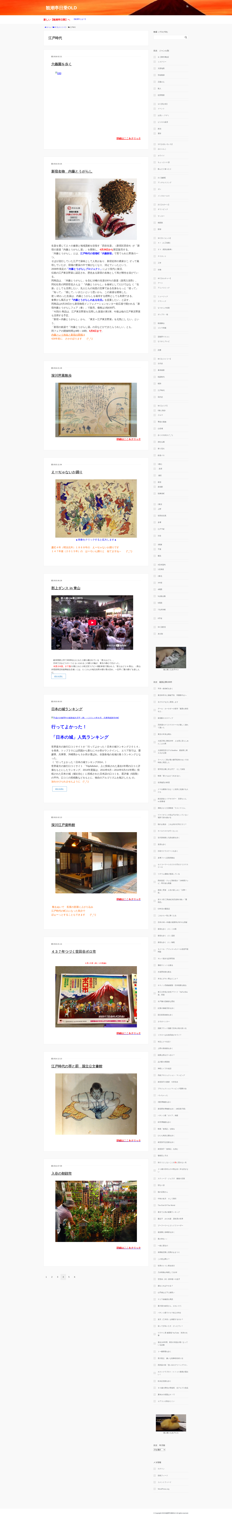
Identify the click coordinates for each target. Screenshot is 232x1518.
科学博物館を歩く (164, 1122)
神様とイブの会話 (164, 1068)
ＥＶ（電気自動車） (165, 249)
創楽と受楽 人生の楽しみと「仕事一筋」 (172, 891)
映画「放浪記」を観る (166, 1129)
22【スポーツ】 (164, 205)
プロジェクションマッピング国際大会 (172, 1089)
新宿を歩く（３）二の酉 (167, 929)
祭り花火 (161, 449)
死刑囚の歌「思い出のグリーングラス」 (173, 1365)
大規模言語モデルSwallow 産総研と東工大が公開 (173, 751)
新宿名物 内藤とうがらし (72, 171)
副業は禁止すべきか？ (166, 1055)
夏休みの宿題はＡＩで (166, 1394)
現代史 (160, 397)
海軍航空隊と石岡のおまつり (169, 1252)
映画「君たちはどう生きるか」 (169, 776)
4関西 (160, 589)
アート (160, 283)
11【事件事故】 (164, 57)
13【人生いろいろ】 (165, 144)
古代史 (160, 363)
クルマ (160, 415)
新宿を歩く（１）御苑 (166, 942)
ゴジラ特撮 (162, 328)
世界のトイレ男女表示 (166, 1266)
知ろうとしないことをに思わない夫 (172, 1162)
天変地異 (161, 68)
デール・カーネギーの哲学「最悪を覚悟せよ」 (173, 710)
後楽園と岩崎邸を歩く (166, 1232)
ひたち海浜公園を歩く (166, 1136)
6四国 (160, 603)
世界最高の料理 (164, 782)
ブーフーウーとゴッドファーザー (170, 1225)
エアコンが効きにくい (166, 1401)
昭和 (159, 384)
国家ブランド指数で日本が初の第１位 (172, 1028)
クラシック (162, 301)
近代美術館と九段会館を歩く (169, 838)
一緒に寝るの (163, 1246)
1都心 (160, 464)
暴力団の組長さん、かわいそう (169, 1306)
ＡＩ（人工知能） (164, 243)
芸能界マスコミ (164, 337)
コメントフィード (164, 1482)
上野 (159, 509)
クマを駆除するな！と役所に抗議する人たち (173, 790)
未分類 (160, 634)
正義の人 (161, 82)
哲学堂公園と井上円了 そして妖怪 (171, 769)
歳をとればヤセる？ (165, 1286)
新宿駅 (160, 487)
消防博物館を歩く (164, 1102)
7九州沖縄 (162, 610)
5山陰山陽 (162, 596)
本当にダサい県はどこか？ (168, 979)
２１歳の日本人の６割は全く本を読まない (173, 1170)
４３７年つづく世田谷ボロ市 (73, 951)
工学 (159, 263)
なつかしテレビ (164, 341)
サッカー (161, 216)
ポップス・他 (163, 314)
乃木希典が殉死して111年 (167, 1272)
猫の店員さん (163, 1192)
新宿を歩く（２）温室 (166, 936)
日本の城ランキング (67, 709)
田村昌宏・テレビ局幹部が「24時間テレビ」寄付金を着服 (173, 882)
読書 (159, 350)
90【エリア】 (163, 406)
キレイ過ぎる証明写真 (166, 958)
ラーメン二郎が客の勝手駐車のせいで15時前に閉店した (173, 761)
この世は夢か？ (164, 1259)
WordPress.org (163, 1489)
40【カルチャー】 (165, 278)
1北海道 (161, 569)
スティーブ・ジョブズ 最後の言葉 (171, 1178)
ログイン (161, 1469)
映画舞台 (161, 323)
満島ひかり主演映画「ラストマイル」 (172, 808)
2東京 (160, 504)
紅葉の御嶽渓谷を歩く (166, 1008)
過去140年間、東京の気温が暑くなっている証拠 (173, 1343)
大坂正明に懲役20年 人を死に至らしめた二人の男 (173, 742)
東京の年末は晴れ (164, 734)
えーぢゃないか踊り (67, 472)
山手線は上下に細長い (166, 1292)
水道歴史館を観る (164, 972)
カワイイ (161, 156)
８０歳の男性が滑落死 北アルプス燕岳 (173, 1388)
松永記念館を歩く (164, 1381)
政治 (159, 129)
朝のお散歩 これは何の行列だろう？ (172, 824)
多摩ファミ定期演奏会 (166, 858)
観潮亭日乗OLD (61, 7)
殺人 (159, 88)
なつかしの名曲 (164, 308)
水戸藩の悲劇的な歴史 (166, 1001)
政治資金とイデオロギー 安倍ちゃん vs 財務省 (172, 800)
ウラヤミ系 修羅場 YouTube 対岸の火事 (173, 1334)
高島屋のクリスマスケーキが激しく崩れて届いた (173, 726)
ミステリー (162, 62)
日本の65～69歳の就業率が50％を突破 (172, 922)
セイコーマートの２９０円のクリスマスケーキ (173, 865)
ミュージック (163, 296)
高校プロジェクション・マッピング (171, 1075)
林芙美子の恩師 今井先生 (168, 1082)
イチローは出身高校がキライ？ (169, 1035)
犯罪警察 (161, 95)
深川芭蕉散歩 (61, 375)
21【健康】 (162, 178)
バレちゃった (163, 1095)
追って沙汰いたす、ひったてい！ (170, 1326)
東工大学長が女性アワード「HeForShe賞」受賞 (173, 993)
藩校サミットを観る (165, 965)
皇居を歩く (162, 844)
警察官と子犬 (163, 1156)
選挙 (159, 133)
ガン (159, 189)
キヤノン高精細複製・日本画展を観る (172, 985)
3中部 (160, 583)
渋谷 (159, 536)
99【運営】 (162, 627)
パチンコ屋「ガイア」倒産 (168, 1115)
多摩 (159, 522)
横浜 (159, 556)
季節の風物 (162, 422)
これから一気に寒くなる (167, 916)
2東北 (160, 576)
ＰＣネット (162, 256)
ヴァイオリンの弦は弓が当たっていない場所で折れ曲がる (173, 816)
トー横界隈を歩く (164, 1351)
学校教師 (161, 75)
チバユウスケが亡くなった (168, 831)
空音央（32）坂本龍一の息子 (169, 1279)
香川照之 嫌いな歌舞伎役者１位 (170, 1358)
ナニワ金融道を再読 (165, 1299)
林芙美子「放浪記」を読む (168, 1149)
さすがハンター (164, 1021)
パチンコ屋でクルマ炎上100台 (169, 1313)
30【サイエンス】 (165, 238)
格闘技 (160, 223)
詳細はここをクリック (129, 138)
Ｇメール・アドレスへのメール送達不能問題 (173, 950)
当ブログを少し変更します (168, 702)
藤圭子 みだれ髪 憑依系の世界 (170, 1219)
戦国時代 (161, 377)
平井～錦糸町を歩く (165, 689)
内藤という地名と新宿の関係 (67, 334)
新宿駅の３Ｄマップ (165, 718)
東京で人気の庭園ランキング (169, 1212)
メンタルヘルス (164, 196)
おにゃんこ (162, 149)
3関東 (160, 545)
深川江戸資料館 (63, 825)
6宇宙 (160, 618)
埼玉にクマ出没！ (164, 1042)
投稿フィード (163, 1475)
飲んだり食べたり (164, 169)
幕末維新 (161, 370)
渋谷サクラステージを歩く (168, 851)
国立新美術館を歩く (165, 1015)
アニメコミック (164, 288)
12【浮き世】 (163, 104)
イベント (161, 109)
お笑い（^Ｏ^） (164, 115)
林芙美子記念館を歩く (166, 1142)
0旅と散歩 (162, 410)
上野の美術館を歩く (165, 1048)
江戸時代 (161, 390)
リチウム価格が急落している (169, 874)
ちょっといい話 (164, 162)
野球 (159, 229)
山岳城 (160, 428)
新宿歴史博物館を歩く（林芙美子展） (172, 1109)
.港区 (160, 475)
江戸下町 (161, 529)
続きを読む (58, 676)
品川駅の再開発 (164, 1062)
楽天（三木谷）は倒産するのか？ (170, 1319)
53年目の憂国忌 (164, 909)
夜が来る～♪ (162, 1239)
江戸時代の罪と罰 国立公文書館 (76, 1066)
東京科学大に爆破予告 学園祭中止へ (172, 695)
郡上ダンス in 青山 (65, 588)
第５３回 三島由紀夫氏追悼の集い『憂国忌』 (172, 900)
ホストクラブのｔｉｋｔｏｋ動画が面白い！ (173, 1373)
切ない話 (161, 1185)
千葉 (159, 549)
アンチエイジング (164, 182)
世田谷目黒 (162, 516)
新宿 (159, 482)
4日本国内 (162, 565)
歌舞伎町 (161, 493)
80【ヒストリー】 (165, 359)
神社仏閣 (161, 442)
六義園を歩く (61, 64)
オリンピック (163, 209)
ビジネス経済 (163, 122)
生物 (159, 270)
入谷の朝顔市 (61, 1173)
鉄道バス (161, 455)
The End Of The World (166, 1205)
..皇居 (160, 469)
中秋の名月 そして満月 (167, 1199)
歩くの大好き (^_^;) (165, 435)
